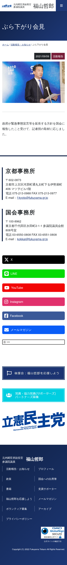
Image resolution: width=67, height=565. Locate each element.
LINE (14, 273)
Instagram (16, 301)
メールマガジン (21, 330)
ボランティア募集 (16, 508)
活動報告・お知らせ (21, 44)
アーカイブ (44, 508)
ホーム (5, 44)
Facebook (16, 316)
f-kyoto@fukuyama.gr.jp (32, 197)
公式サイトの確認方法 (53, 541)
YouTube (17, 287)
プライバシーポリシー (19, 518)
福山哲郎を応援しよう (19, 499)
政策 (8, 479)
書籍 (8, 489)
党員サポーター (47, 489)
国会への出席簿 (47, 479)
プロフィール (46, 469)
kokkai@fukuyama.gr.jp (32, 239)
